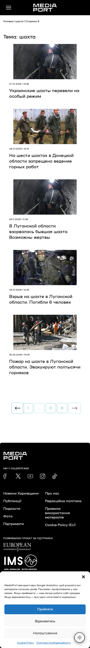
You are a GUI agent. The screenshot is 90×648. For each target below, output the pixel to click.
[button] (83, 577)
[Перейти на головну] (45, 7)
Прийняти (45, 609)
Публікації (12, 501)
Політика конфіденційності (53, 642)
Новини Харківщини (21, 493)
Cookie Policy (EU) (60, 525)
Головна (8, 21)
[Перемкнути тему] (79, 637)
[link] (6, 476)
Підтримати (13, 524)
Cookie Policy (25, 642)
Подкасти (11, 508)
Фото (8, 516)
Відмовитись (45, 621)
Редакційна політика (63, 501)
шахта (19, 21)
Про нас (52, 493)
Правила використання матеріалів (57, 513)
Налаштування (45, 633)
